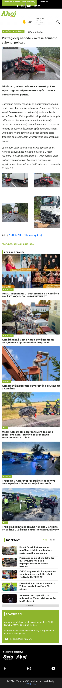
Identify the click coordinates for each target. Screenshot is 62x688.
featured (7, 244)
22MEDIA (31, 684)
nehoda (29, 244)
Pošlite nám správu (18, 638)
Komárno (19, 244)
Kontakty (44, 1)
